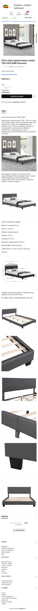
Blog (2, 554)
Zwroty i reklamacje (7, 550)
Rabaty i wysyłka (6, 602)
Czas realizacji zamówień (9, 598)
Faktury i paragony (7, 596)
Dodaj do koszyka (17, 96)
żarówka (4, 569)
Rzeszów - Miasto (6, 563)
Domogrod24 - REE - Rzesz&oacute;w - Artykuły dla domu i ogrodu (18, 21)
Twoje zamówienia (6, 581)
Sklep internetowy (17, 608)
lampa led (4, 567)
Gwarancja (4, 600)
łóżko (3, 571)
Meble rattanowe (6, 562)
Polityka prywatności (7, 548)
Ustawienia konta (6, 582)
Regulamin (4, 546)
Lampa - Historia (6, 565)
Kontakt (3, 594)
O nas (3, 592)
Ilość (2, 84)
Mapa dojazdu (5, 552)
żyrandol (4, 573)
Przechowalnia (5, 584)
